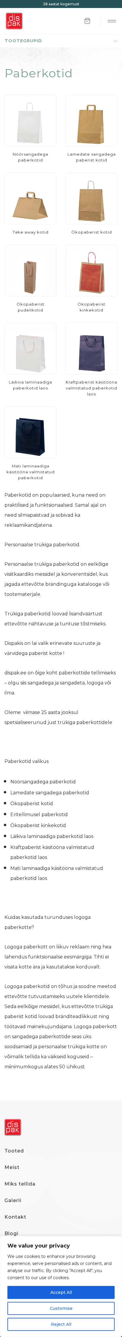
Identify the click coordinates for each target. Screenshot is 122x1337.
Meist (12, 1167)
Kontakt (15, 1217)
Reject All (61, 1324)
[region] (61, 1286)
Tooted (14, 1151)
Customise (61, 1308)
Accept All (61, 1292)
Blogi (11, 1233)
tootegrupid (23, 40)
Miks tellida (20, 1184)
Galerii (12, 1200)
